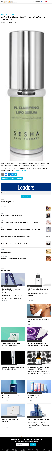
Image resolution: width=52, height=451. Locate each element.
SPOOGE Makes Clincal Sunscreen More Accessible (38, 397)
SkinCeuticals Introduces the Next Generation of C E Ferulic (38, 368)
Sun (28, 393)
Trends (2, 220)
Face (13, 14)
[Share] (6, 174)
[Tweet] (12, 174)
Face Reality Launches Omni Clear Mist (38, 320)
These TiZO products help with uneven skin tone (38, 294)
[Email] (2, 174)
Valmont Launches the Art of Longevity (11, 420)
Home (2, 14)
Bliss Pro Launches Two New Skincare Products (11, 397)
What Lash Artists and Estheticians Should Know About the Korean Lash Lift (20, 222)
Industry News (4, 234)
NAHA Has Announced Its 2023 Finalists (11, 215)
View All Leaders (26, 196)
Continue (33, 444)
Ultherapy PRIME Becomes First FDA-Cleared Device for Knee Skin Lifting (20, 229)
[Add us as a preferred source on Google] (15, 174)
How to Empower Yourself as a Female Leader (13, 208)
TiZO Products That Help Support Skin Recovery (38, 290)
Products (7, 14)
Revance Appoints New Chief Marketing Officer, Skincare (16, 236)
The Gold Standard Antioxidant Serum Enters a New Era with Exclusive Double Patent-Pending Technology (39, 373)
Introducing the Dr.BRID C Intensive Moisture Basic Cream (13, 368)
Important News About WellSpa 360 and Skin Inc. (13, 258)
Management (3, 206)
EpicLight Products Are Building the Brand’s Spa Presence (16, 244)
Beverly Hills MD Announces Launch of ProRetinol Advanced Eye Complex (12, 291)
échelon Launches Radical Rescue (38, 420)
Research (3, 249)
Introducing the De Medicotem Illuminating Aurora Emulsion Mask (38, 344)
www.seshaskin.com (20, 170)
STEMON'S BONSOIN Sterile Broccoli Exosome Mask (11, 344)
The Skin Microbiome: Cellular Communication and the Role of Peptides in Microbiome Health (20, 251)
